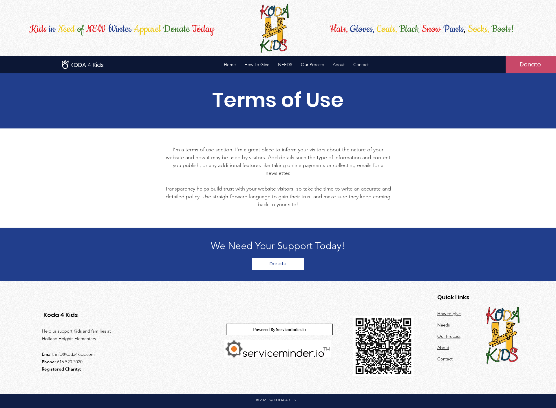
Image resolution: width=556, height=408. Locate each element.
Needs (443, 325)
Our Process (448, 336)
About (443, 347)
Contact (445, 359)
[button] (96, 65)
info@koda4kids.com (75, 354)
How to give (449, 313)
